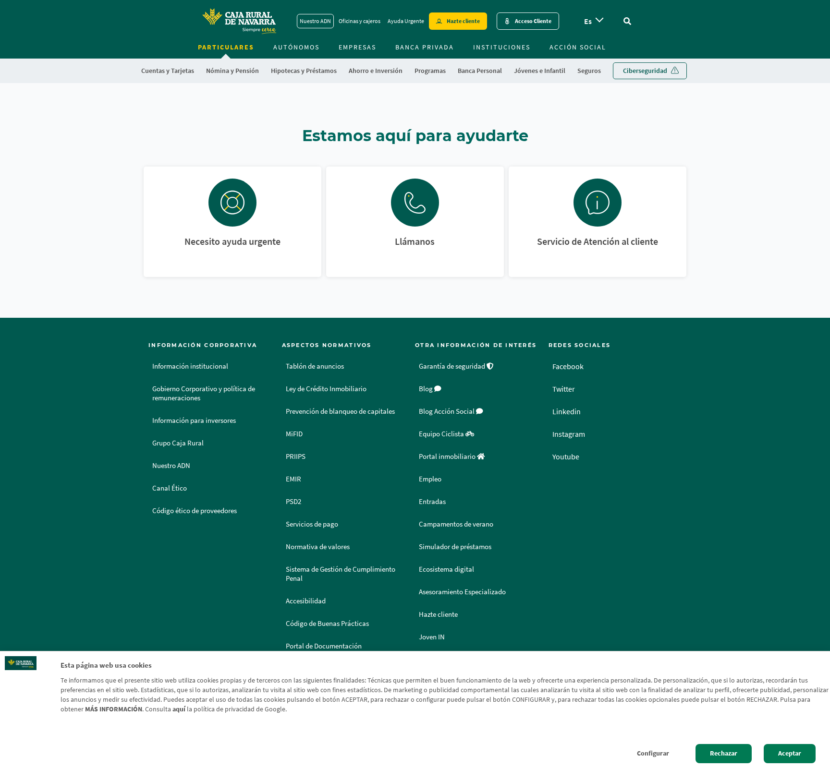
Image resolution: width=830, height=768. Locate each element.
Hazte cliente (463, 20)
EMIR (293, 479)
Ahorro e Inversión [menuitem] (376, 70)
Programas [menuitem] (430, 70)
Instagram (568, 434)
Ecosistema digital (446, 569)
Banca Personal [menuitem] (480, 70)
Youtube (565, 456)
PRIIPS (295, 456)
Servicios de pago (312, 524)
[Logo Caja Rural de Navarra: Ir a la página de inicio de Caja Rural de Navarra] (238, 21)
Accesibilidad (306, 601)
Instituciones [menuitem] (501, 47)
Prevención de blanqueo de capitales (340, 411)
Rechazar (723, 753)
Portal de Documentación (324, 646)
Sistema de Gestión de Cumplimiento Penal (340, 574)
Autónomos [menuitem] (296, 47)
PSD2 (293, 501)
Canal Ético (169, 488)
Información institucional (190, 366)
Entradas (432, 501)
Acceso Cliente (533, 20)
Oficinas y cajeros (359, 20)
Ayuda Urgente (406, 20)
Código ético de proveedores (194, 510)
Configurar (653, 753)
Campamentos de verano (456, 524)
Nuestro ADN (315, 20)
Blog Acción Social (447, 411)
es (588, 21)
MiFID (294, 434)
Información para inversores (194, 420)
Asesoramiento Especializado (462, 592)
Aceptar (789, 753)
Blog (426, 388)
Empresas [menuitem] (357, 47)
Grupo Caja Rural (178, 443)
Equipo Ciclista (442, 434)
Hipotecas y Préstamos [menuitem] (304, 70)
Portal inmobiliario (448, 456)
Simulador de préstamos (455, 546)
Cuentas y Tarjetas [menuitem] (167, 70)
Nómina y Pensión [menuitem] (232, 70)
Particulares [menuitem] (226, 47)
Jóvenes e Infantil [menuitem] (539, 70)
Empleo (430, 479)
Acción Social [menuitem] (577, 47)
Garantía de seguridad (453, 366)
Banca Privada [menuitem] (424, 47)
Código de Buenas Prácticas (327, 623)
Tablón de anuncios (315, 366)
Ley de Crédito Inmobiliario (326, 388)
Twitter (563, 389)
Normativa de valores (318, 546)
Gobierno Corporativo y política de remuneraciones (203, 393)
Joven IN (432, 637)
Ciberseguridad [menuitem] (645, 70)
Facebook (568, 366)
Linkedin (566, 411)
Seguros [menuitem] (589, 70)
